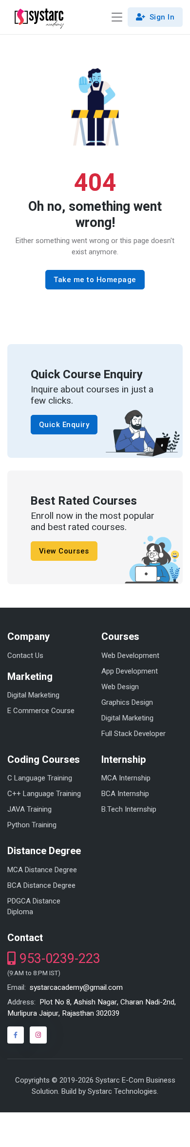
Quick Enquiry (64, 424)
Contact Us (25, 655)
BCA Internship (125, 793)
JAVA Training (29, 809)
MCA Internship (126, 778)
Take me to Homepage (95, 279)
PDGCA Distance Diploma (33, 907)
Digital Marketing (33, 695)
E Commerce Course (41, 710)
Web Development (130, 655)
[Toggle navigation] (117, 17)
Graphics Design (127, 702)
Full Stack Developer (133, 733)
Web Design (120, 686)
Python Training (32, 824)
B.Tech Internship (128, 809)
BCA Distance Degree (41, 885)
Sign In (162, 17)
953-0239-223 (59, 958)
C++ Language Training (44, 793)
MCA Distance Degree (42, 869)
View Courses (64, 551)
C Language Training (39, 778)
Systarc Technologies (122, 1091)
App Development (129, 671)
